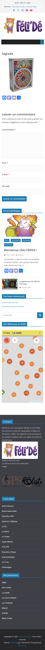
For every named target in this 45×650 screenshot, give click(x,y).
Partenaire (26, 240)
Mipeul (5, 608)
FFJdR (4, 582)
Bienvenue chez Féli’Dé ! (20, 250)
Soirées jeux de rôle (10, 302)
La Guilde (6, 593)
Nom (5, 162)
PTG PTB (5, 547)
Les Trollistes (7, 603)
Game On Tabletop (9, 521)
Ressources (8, 245)
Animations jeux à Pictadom (13, 306)
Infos (7, 240)
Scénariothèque (8, 557)
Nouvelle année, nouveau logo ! (24, 6)
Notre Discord (7, 506)
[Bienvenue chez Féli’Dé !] (22, 226)
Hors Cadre (6, 587)
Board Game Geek (9, 511)
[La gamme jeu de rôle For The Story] (10, 284)
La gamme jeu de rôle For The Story (29, 282)
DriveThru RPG (8, 516)
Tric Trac (5, 562)
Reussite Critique (9, 552)
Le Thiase (6, 536)
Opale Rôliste (7, 542)
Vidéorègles (7, 567)
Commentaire (9, 129)
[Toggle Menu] (41, 42)
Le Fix (4, 526)
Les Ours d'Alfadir (9, 598)
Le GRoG (5, 531)
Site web (6, 186)
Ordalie (5, 613)
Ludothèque (16, 240)
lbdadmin (21, 255)
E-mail (5, 174)
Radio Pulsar (7, 618)
